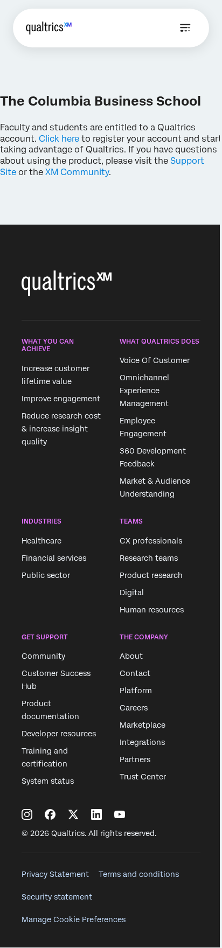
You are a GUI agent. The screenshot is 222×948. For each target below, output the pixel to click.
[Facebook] (50, 814)
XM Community (77, 172)
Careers (134, 707)
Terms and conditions (139, 874)
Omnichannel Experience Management (144, 390)
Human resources (152, 609)
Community (43, 656)
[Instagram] (27, 814)
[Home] (49, 28)
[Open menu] (185, 28)
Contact (135, 673)
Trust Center (143, 776)
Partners (135, 759)
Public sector (46, 575)
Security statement (57, 897)
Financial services (54, 558)
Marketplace (142, 725)
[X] (73, 814)
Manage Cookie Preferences (74, 919)
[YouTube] (119, 814)
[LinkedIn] (96, 814)
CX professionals (151, 540)
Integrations (142, 742)
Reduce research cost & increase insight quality (61, 429)
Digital (132, 592)
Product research (151, 575)
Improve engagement (61, 398)
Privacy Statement (55, 874)
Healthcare (41, 540)
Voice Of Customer (155, 360)
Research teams (149, 558)
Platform (136, 690)
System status (48, 781)
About (131, 656)
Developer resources (59, 733)
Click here (59, 139)
